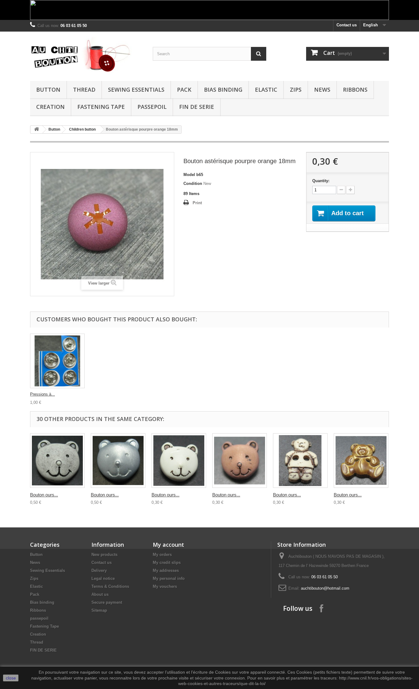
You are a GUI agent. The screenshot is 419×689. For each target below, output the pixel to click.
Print (197, 203)
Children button (82, 129)
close (11, 678)
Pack (184, 89)
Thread (84, 89)
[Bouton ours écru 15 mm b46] (300, 460)
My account (168, 544)
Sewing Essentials (136, 89)
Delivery (99, 570)
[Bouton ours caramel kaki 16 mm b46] (361, 460)
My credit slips (167, 562)
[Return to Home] (36, 129)
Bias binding (223, 89)
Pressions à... (42, 394)
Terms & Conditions (110, 586)
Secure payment (106, 602)
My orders (162, 554)
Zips (296, 89)
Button (48, 89)
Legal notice (103, 578)
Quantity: (320, 180)
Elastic (266, 89)
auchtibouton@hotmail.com (325, 588)
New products (104, 554)
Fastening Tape (101, 106)
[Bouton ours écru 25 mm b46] (57, 460)
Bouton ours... (44, 494)
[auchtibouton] (87, 54)
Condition (192, 183)
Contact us (346, 25)
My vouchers (165, 586)
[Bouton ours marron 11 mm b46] (239, 460)
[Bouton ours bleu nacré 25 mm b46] (118, 460)
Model (189, 174)
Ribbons (355, 89)
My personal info (169, 578)
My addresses (166, 570)
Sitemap (99, 610)
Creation (50, 106)
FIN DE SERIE (196, 106)
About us (100, 594)
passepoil (152, 106)
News (322, 89)
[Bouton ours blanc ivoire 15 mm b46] (179, 460)
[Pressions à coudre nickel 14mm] (57, 361)
